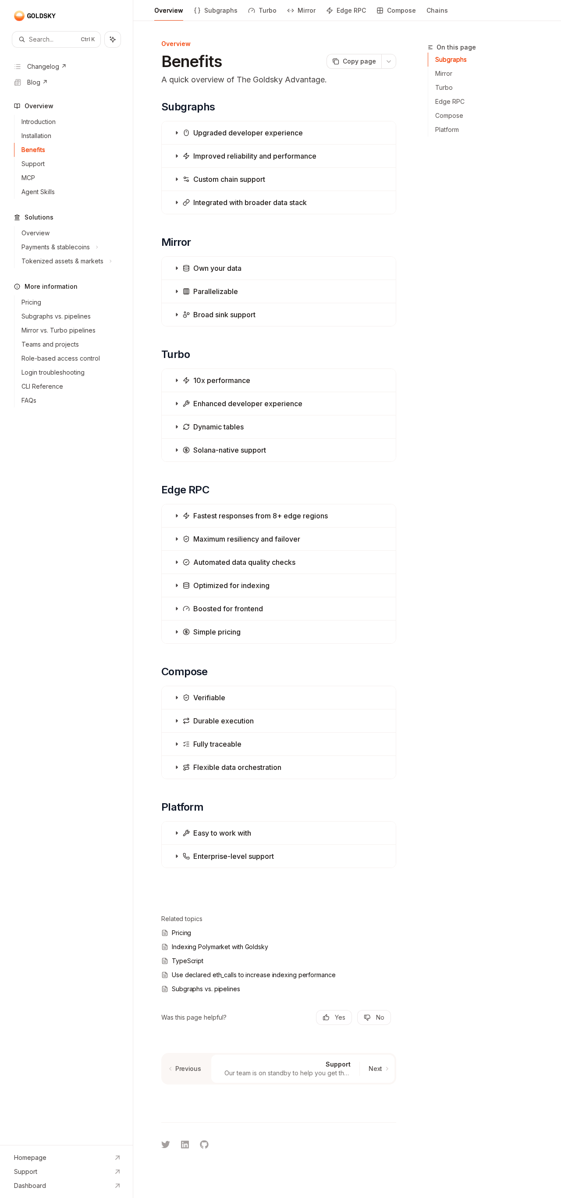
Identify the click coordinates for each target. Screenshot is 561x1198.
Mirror (307, 10)
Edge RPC (351, 10)
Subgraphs (221, 10)
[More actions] (388, 61)
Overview (168, 10)
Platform (447, 129)
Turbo (268, 10)
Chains (437, 10)
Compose (401, 10)
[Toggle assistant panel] (113, 39)
